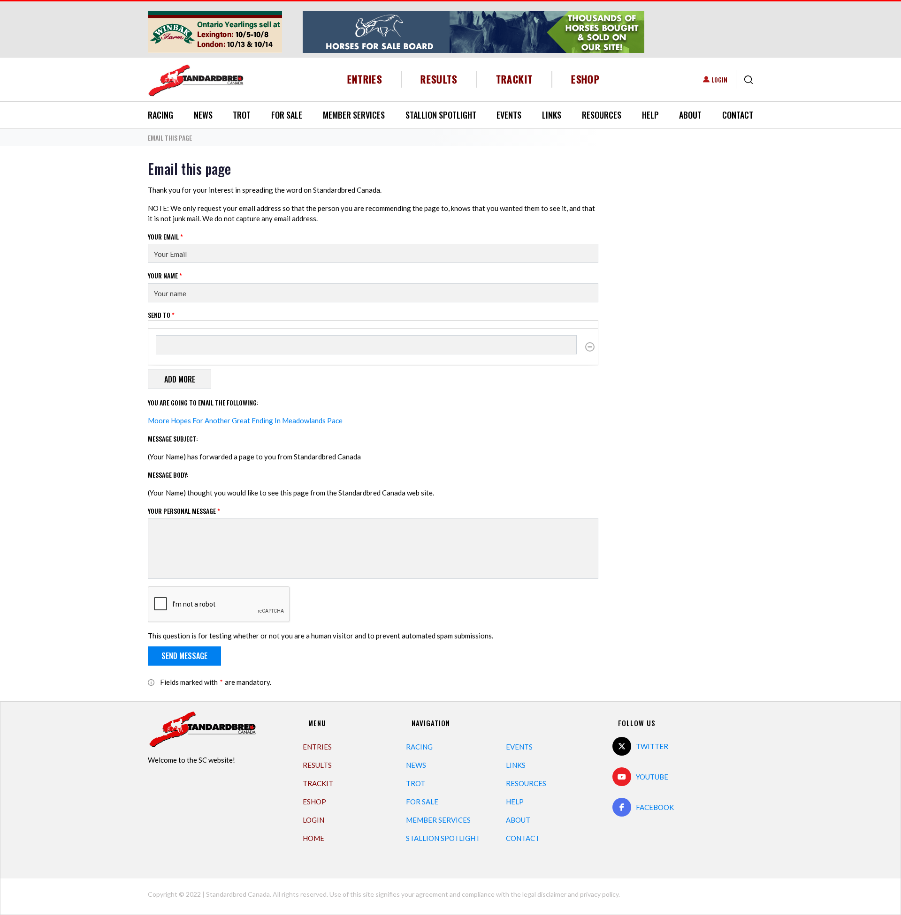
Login (719, 79)
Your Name (165, 275)
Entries (364, 79)
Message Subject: (173, 438)
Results (439, 79)
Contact (737, 115)
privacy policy (599, 894)
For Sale (286, 115)
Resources (601, 115)
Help (650, 115)
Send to (161, 315)
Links (551, 115)
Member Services (354, 115)
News (203, 115)
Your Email (165, 236)
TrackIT (514, 79)
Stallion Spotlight (440, 115)
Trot (242, 115)
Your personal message (184, 511)
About (690, 115)
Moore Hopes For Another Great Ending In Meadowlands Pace (245, 420)
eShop (585, 79)
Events (508, 115)
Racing (160, 115)
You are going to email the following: (203, 402)
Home (313, 838)
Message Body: (168, 475)
